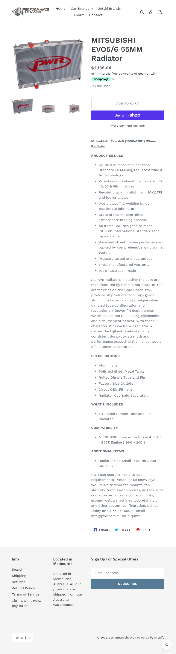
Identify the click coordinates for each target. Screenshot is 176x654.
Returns (18, 582)
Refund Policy (23, 588)
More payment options (128, 125)
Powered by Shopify (150, 637)
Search (17, 569)
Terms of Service (25, 594)
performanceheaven (122, 637)
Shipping (19, 576)
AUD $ (21, 638)
